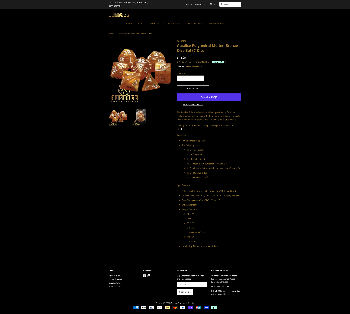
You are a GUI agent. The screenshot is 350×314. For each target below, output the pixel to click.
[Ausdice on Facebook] (144, 276)
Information (215, 23)
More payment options (193, 104)
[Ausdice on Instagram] (148, 276)
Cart (214, 4)
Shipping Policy (115, 283)
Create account (200, 4)
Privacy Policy (114, 286)
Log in (187, 4)
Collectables (193, 23)
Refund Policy (114, 275)
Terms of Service (115, 279)
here (183, 129)
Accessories (171, 23)
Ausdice (174, 303)
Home (129, 23)
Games (153, 23)
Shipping (180, 66)
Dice (140, 23)
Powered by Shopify (186, 303)
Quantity (181, 73)
